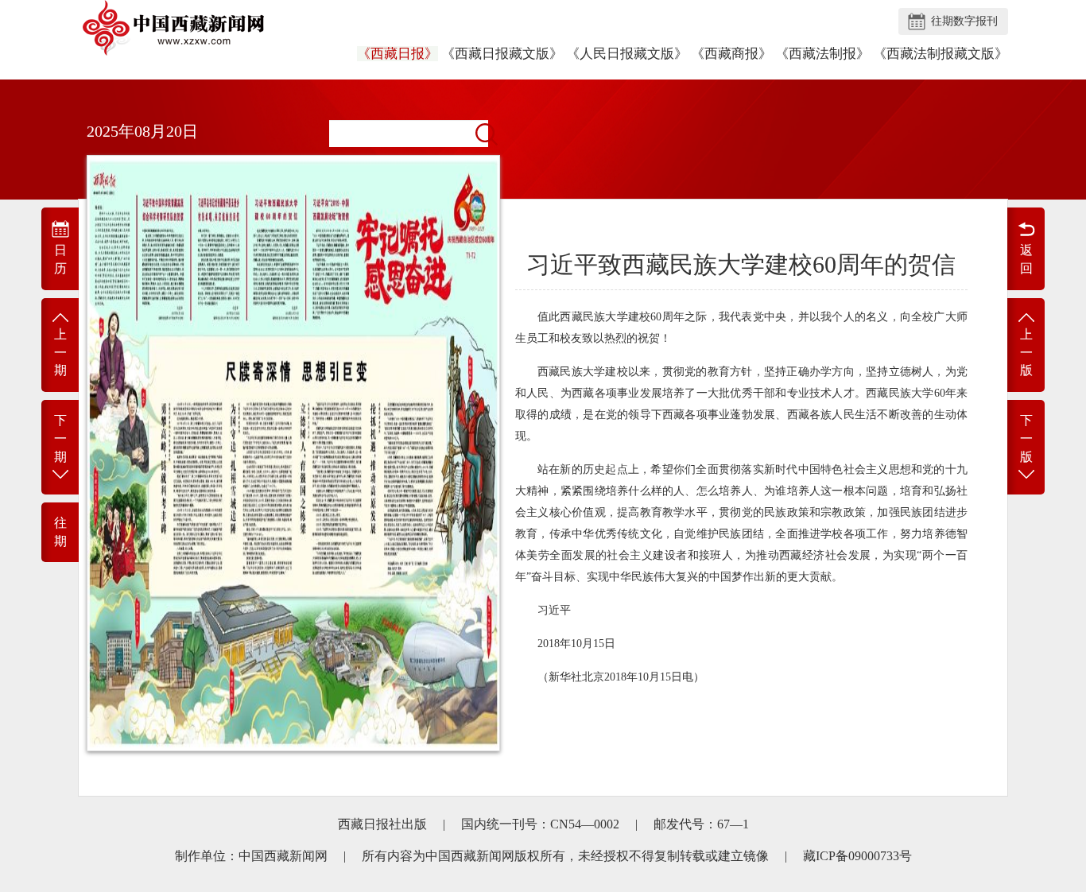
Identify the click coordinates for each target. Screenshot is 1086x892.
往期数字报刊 (964, 21)
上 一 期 (60, 353)
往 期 (60, 532)
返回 (1026, 259)
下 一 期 (60, 438)
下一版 (1026, 438)
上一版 (1026, 353)
